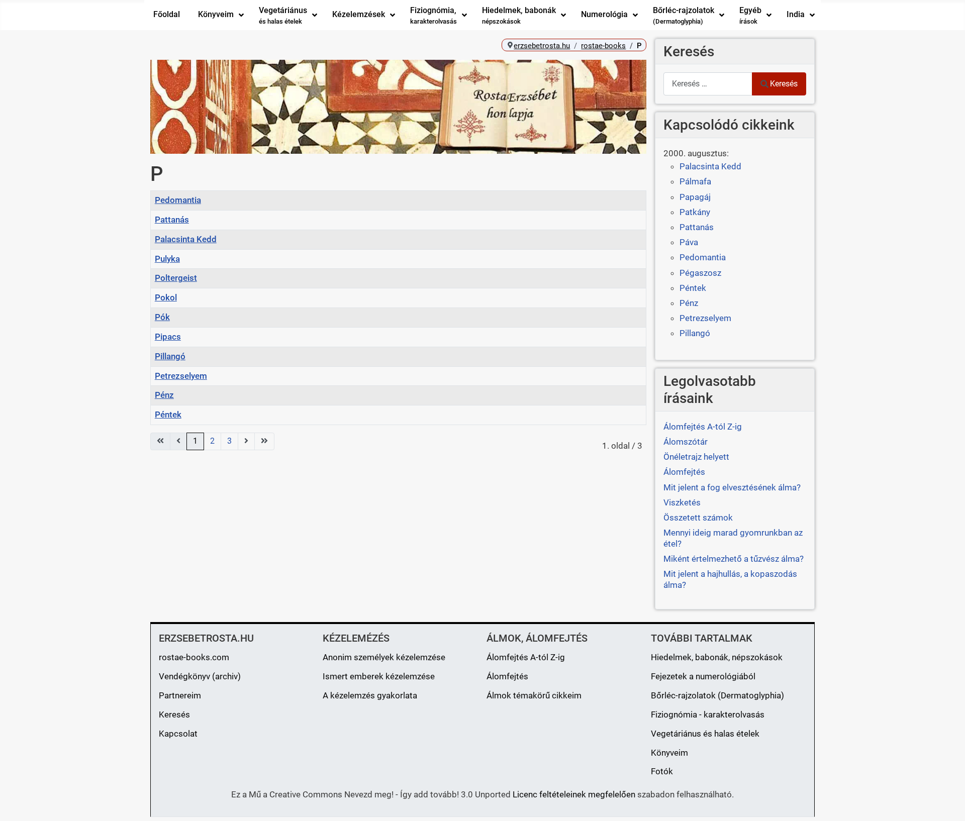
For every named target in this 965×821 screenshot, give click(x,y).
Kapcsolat (178, 734)
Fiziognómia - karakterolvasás (707, 714)
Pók (162, 317)
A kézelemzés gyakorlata (370, 695)
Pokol (166, 297)
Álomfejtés (507, 676)
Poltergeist (176, 278)
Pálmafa (695, 181)
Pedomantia (178, 200)
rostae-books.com (194, 657)
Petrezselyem (181, 376)
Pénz (164, 395)
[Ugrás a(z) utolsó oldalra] (264, 441)
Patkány (695, 212)
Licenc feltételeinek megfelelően (574, 794)
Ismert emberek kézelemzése (379, 676)
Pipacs (168, 337)
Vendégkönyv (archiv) (200, 676)
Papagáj (695, 197)
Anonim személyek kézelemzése (384, 657)
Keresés (784, 83)
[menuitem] (166, 15)
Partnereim (180, 695)
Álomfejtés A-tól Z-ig (526, 657)
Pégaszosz (700, 273)
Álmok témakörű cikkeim (534, 695)
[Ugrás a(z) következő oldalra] (246, 441)
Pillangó (170, 356)
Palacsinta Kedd (186, 239)
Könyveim (669, 753)
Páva (689, 242)
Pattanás (172, 220)
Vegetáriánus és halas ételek (705, 734)
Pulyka (167, 259)
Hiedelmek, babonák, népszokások (717, 657)
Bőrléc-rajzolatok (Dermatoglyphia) (717, 695)
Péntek (168, 414)
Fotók (662, 771)
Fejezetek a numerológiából (703, 676)
